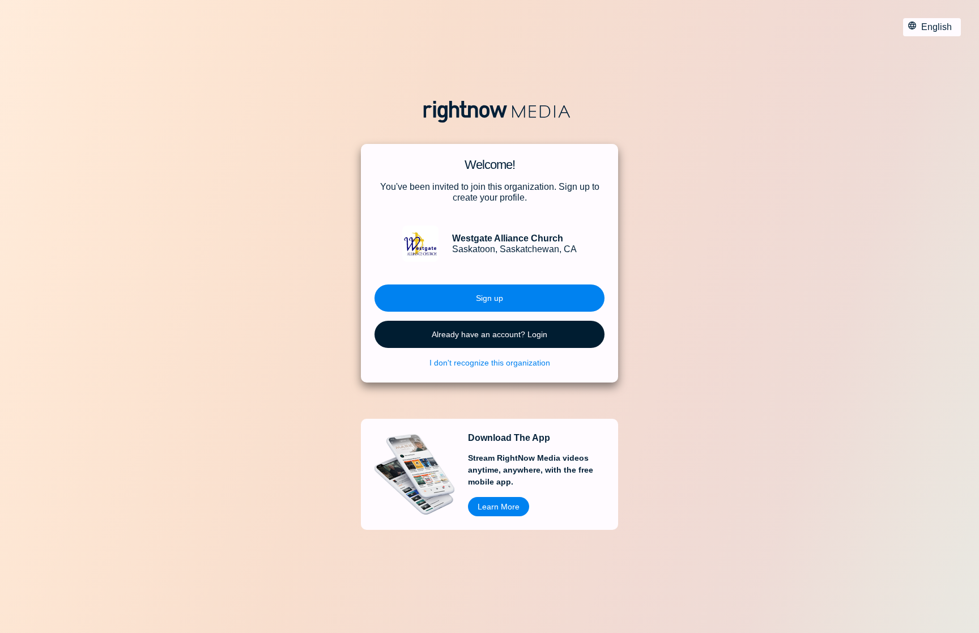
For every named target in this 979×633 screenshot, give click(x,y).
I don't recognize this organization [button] (489, 362)
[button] (489, 298)
